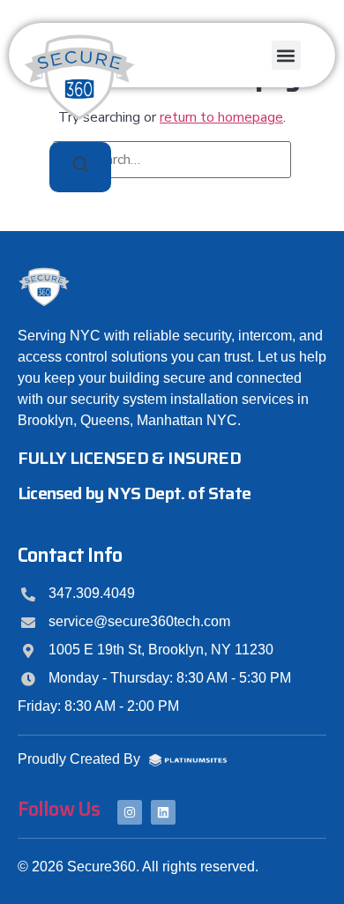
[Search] (80, 167)
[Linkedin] (163, 812)
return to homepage (221, 117)
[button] (286, 55)
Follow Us (59, 809)
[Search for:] (172, 159)
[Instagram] (129, 812)
